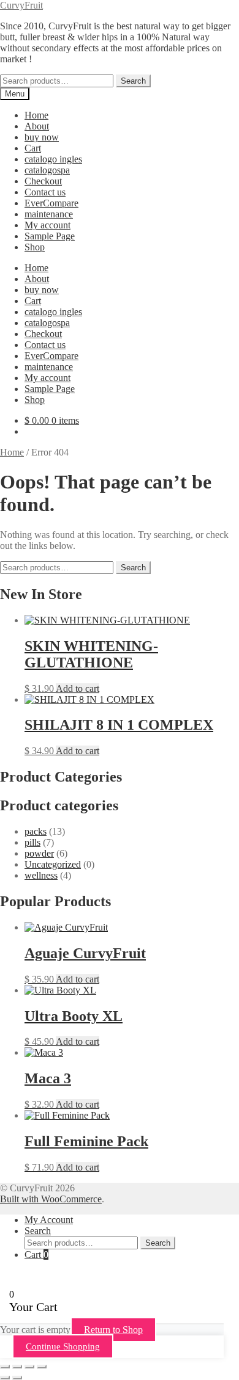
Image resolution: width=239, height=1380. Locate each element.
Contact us (45, 192)
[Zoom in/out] (5, 1366)
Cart (33, 148)
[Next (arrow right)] (17, 1377)
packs (36, 831)
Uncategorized (53, 864)
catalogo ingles (53, 159)
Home (36, 115)
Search (133, 80)
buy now (42, 137)
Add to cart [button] (77, 688)
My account (47, 225)
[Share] (29, 1366)
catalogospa (47, 170)
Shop (35, 247)
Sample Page (50, 236)
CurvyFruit (21, 5)
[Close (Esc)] (42, 1366)
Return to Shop (113, 1329)
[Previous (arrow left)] (5, 1377)
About (37, 126)
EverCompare (51, 203)
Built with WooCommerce (51, 1199)
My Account (49, 1220)
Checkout (43, 181)
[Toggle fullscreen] (17, 1366)
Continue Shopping (63, 1346)
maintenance (49, 214)
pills (32, 842)
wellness (41, 875)
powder (39, 853)
